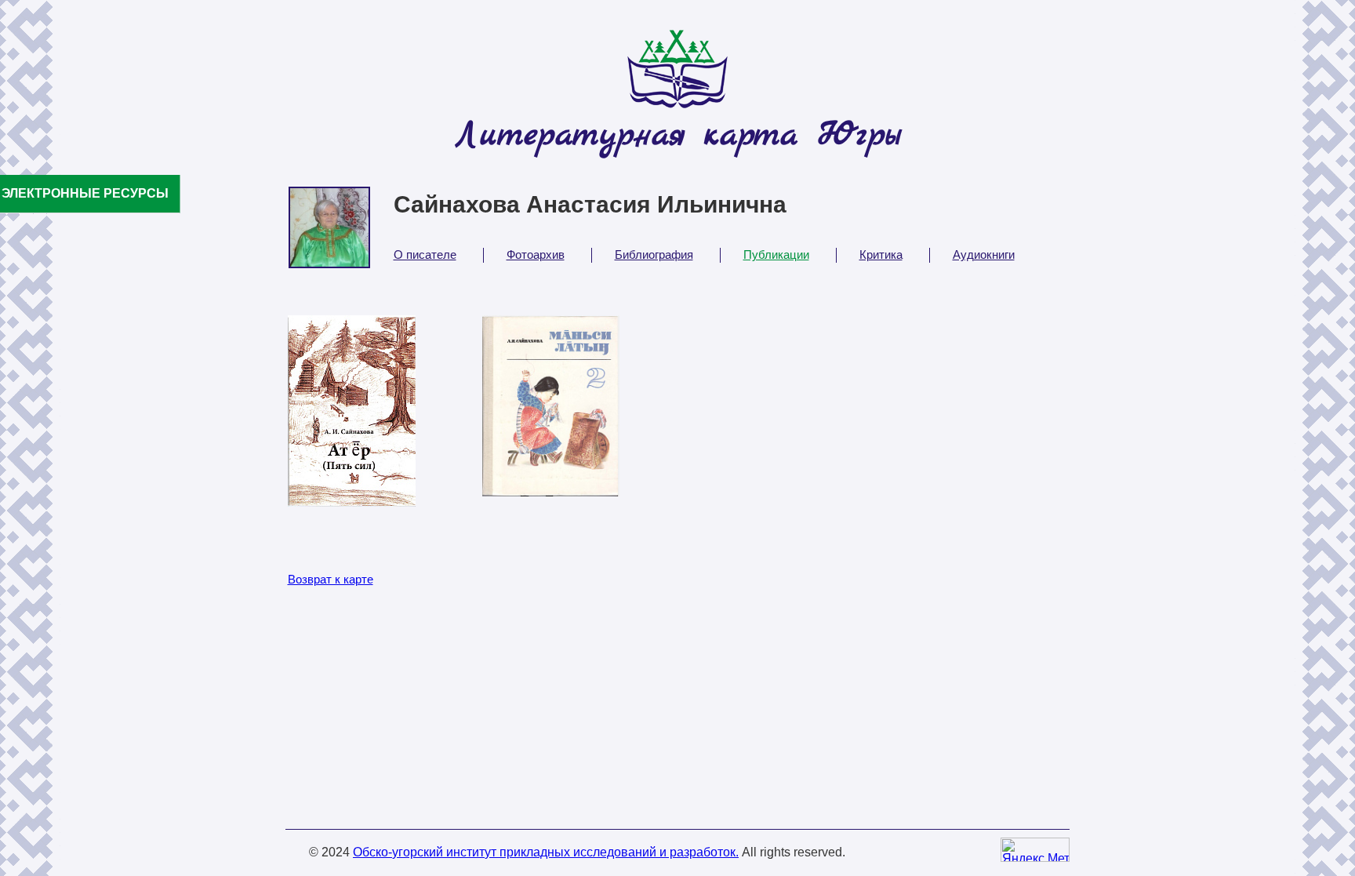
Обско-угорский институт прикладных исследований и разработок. (546, 852)
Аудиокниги (984, 254)
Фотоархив (536, 254)
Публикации (776, 254)
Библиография (654, 254)
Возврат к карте (330, 579)
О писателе (425, 254)
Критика (881, 254)
